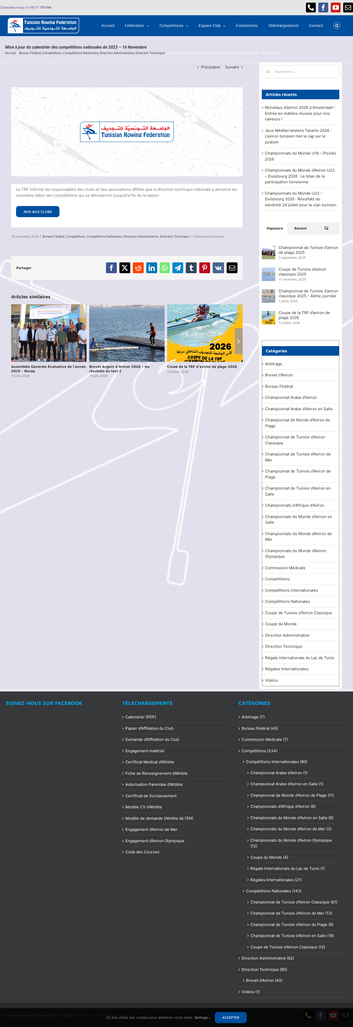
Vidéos (271, 680)
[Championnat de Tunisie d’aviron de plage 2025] (268, 248)
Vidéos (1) (251, 991)
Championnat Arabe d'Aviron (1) (279, 772)
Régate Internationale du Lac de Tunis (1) (287, 868)
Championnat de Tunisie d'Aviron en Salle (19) (292, 935)
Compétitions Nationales (104, 236)
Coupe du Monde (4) (269, 857)
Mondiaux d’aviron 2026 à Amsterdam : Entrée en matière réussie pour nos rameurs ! (300, 113)
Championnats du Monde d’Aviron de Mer (298, 536)
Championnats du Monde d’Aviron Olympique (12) (291, 843)
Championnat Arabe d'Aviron (291, 397)
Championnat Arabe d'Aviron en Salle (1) (286, 783)
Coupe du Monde (281, 623)
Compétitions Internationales (291, 590)
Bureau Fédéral (54, 236)
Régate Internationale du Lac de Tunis (299, 657)
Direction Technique (174, 236)
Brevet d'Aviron (279, 374)
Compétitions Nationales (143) (274, 890)
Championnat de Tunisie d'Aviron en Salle (298, 491)
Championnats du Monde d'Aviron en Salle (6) (291, 817)
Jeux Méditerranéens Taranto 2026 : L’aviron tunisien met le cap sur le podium (298, 136)
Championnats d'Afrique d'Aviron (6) (283, 806)
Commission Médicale (285, 567)
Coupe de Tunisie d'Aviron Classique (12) (287, 947)
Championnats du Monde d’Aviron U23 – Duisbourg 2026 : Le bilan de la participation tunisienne (300, 176)
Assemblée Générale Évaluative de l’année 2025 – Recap (48, 368)
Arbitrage (273, 363)
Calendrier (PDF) (140, 716)
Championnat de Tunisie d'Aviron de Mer (298, 457)
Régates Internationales (287, 668)
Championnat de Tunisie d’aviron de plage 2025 (308, 250)
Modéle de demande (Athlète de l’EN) (159, 818)
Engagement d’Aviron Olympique (154, 840)
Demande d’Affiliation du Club (152, 739)
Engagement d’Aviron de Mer (151, 829)
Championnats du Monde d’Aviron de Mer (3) (291, 828)
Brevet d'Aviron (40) (264, 980)
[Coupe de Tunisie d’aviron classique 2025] (268, 270)
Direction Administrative (141, 236)
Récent (300, 228)
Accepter (231, 1017)
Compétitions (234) (259, 750)
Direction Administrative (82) (268, 958)
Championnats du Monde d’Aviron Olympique (295, 553)
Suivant (232, 67)
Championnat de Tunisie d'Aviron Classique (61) (293, 902)
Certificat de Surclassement (151, 795)
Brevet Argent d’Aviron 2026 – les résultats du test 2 (119, 368)
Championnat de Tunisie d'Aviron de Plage (298, 474)
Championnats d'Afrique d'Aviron (294, 505)
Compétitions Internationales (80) (276, 761)
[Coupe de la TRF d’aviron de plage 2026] (268, 313)
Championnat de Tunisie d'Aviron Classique (295, 440)
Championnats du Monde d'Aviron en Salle (298, 519)
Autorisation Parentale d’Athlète (154, 784)
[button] (336, 25)
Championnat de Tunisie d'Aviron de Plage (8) (291, 924)
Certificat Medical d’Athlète (149, 761)
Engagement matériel (144, 750)
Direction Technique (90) (264, 969)
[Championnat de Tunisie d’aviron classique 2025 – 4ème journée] (268, 292)
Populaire (275, 228)
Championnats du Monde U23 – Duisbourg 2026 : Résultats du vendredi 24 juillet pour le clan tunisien (300, 199)
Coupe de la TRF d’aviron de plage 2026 (202, 366)
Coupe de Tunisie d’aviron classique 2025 (302, 272)
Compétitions (75, 236)
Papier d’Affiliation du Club (149, 728)
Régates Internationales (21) (276, 879)
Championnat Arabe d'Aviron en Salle (299, 408)
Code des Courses (142, 851)
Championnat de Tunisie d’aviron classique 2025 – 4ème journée (308, 293)
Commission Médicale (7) (265, 739)
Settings (201, 1017)
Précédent (210, 67)
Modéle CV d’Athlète (143, 806)
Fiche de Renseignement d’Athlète (156, 773)
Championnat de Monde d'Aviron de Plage (297, 422)
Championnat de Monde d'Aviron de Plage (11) (292, 795)
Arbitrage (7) (253, 716)
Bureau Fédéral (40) (260, 728)
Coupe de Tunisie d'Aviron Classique (298, 612)
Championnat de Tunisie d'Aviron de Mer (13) (291, 913)
